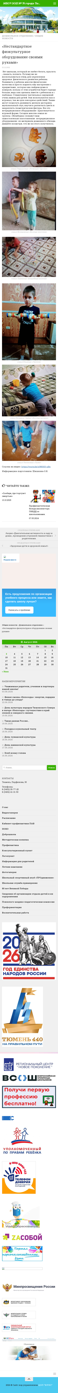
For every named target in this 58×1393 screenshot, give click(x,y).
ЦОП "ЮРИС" (45, 1385)
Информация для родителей (18, 861)
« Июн (5, 671)
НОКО (5, 828)
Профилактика (10, 845)
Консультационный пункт (17, 850)
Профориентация (12, 907)
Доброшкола (9, 834)
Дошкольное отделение (17, 35)
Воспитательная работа (15, 912)
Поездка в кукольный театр (20, 729)
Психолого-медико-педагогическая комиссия (28, 901)
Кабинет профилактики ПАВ (18, 823)
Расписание (9, 818)
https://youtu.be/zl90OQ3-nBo (36, 466)
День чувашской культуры (20, 737)
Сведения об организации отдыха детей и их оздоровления (27, 895)
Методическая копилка (15, 839)
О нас (5, 807)
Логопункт (8, 856)
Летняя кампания (12, 866)
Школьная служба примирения (19, 883)
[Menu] (54, 3)
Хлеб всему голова (15, 753)
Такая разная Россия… (16, 720)
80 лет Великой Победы (15, 888)
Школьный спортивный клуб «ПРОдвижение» (28, 877)
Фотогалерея (9, 872)
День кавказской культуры (20, 745)
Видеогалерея (10, 812)
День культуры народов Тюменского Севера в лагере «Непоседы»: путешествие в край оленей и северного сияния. (28, 710)
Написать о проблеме (19, 610)
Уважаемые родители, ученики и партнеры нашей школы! (28, 687)
